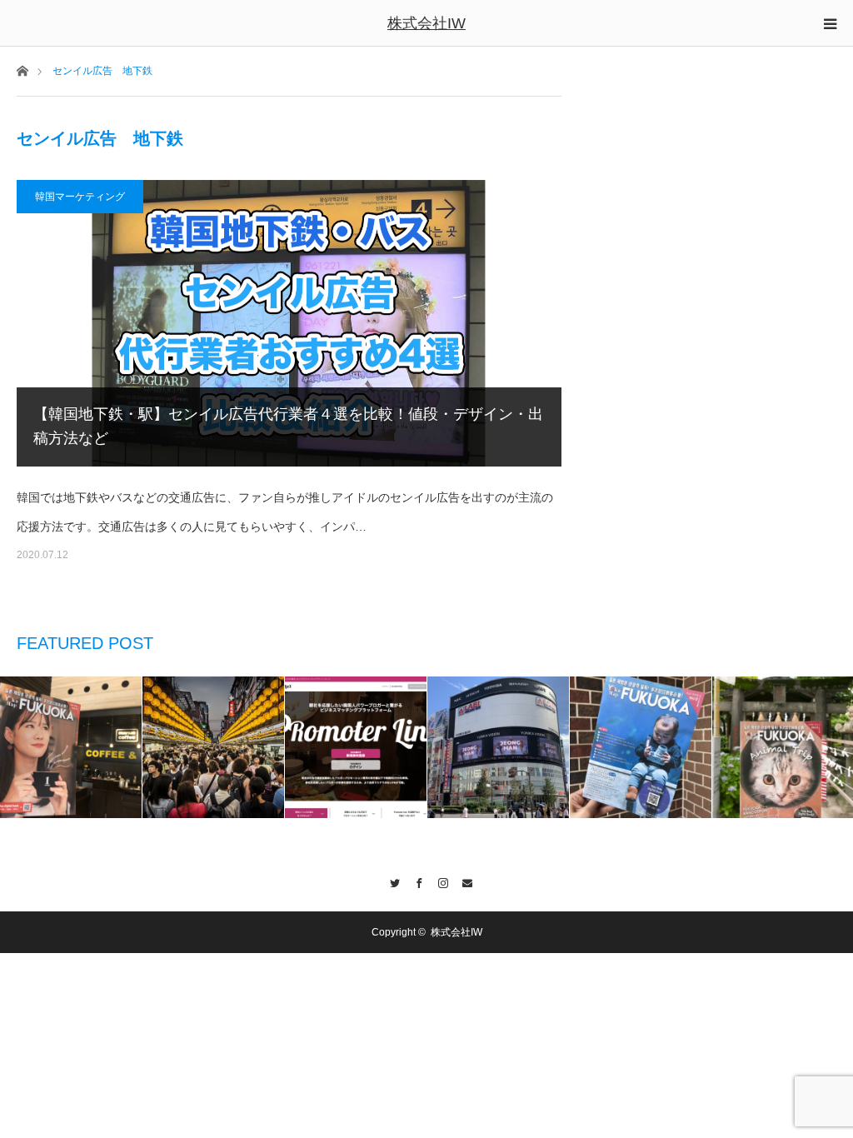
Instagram (438, 880)
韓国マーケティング (80, 196)
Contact (462, 880)
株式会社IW (426, 23)
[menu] (829, 23)
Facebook (414, 880)
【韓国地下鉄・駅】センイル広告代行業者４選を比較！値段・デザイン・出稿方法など (288, 426)
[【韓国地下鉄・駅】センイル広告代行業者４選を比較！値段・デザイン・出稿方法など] (289, 323)
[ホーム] (22, 69)
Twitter (390, 880)
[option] (71, 747)
